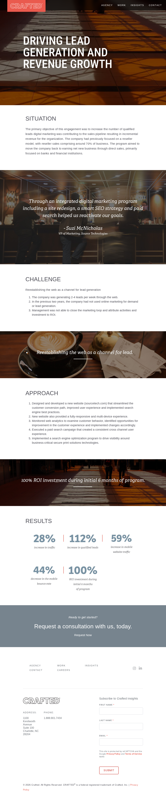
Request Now (83, 635)
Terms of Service (133, 754)
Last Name (106, 720)
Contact (36, 670)
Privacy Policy (113, 754)
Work (61, 665)
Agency (35, 665)
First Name (106, 705)
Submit (109, 770)
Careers (63, 670)
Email (103, 735)
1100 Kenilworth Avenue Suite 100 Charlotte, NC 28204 (31, 726)
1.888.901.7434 (53, 718)
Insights (91, 665)
